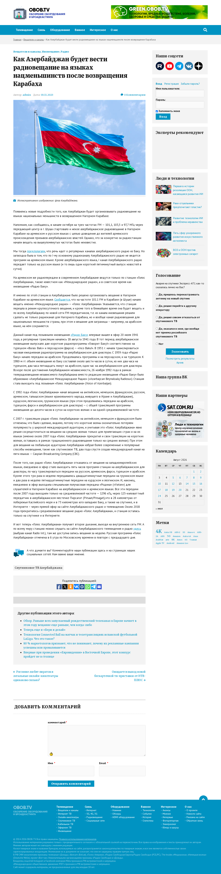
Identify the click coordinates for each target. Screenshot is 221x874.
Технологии (149, 810)
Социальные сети (96, 820)
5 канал (193, 540)
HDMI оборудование (123, 817)
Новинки (116, 810)
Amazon (176, 536)
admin (27, 94)
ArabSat (159, 540)
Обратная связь (194, 820)
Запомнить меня (169, 111)
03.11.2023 (47, 94)
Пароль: (161, 99)
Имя (51, 763)
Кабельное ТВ (65, 824)
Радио (65, 51)
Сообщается (62, 299)
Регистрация (171, 83)
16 (200, 483)
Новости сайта (193, 813)
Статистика (148, 820)
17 (159, 490)
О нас (114, 30)
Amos (179, 540)
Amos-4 (191, 532)
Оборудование (60, 30)
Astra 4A (187, 536)
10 (159, 483)
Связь (41, 30)
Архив (180, 362)
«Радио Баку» (79, 335)
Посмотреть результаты (180, 358)
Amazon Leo (182, 543)
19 (173, 490)
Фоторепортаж (171, 820)
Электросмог (169, 824)
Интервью (168, 817)
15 (194, 483)
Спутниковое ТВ (66, 820)
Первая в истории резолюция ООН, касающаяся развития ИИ (188, 190)
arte (167, 540)
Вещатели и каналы (27, 51)
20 (180, 490)
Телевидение (24, 30)
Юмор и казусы (171, 827)
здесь (137, 529)
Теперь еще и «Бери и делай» (44, 629)
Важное (80, 30)
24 (159, 496)
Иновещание (51, 51)
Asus (195, 536)
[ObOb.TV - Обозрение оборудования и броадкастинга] (39, 13)
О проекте (192, 810)
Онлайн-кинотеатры (68, 817)
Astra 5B (168, 532)
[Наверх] (203, 799)
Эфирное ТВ (64, 827)
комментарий (57, 722)
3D (183, 532)
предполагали (36, 251)
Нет (161, 344)
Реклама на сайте (195, 817)
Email (103, 763)
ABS (163, 536)
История (147, 817)
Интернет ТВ (64, 813)
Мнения (167, 813)
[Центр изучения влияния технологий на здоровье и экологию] (159, 18)
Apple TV (160, 543)
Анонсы (166, 810)
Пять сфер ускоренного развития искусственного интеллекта (188, 236)
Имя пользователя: (168, 88)
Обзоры (116, 813)
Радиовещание (95, 817)
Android (170, 543)
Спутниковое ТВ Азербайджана (38, 567)
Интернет (91, 810)
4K (159, 531)
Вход (159, 83)
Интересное (98, 30)
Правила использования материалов (77, 839)
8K (173, 539)
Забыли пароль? (190, 83)
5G (168, 536)
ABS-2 (177, 532)
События (147, 813)
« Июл (159, 508)
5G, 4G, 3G (92, 813)
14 (187, 483)
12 (173, 483)
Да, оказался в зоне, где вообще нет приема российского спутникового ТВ (177, 332)
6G (186, 540)
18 (166, 490)
